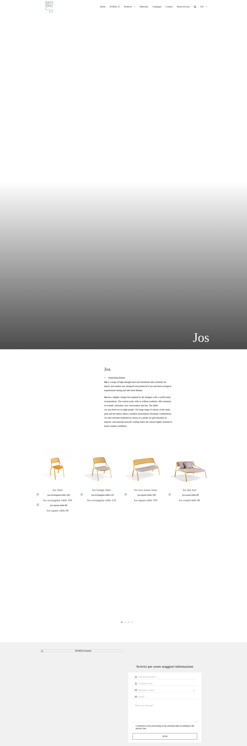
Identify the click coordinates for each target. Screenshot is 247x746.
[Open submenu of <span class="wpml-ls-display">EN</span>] (207, 7)
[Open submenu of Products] (136, 7)
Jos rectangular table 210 (101, 500)
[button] (195, 7)
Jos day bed (189, 489)
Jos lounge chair (101, 489)
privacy (139, 728)
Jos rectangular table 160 (57, 500)
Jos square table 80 (58, 510)
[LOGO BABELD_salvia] (49, 2)
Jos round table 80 (189, 500)
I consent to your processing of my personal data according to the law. (165, 727)
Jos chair (57, 489)
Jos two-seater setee (145, 489)
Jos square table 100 (145, 500)
